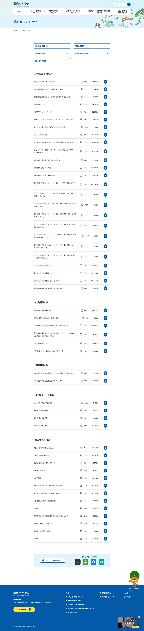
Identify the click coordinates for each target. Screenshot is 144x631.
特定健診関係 (40, 53)
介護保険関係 (79, 46)
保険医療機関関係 (41, 46)
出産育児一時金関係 (82, 53)
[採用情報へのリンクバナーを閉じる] (139, 617)
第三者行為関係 (40, 61)
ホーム (15, 30)
